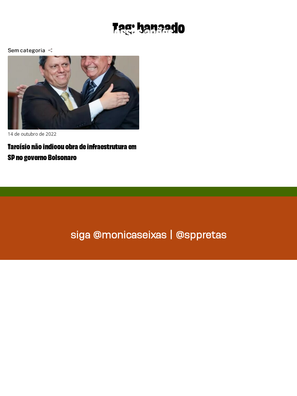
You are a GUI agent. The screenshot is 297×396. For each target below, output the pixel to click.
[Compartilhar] (50, 50)
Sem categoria (26, 50)
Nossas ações (140, 31)
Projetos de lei (47, 31)
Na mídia (219, 31)
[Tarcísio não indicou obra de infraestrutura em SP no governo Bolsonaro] (73, 93)
